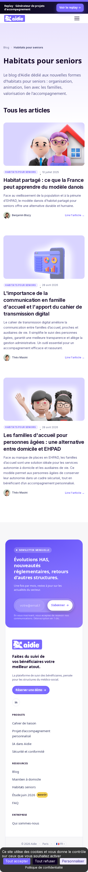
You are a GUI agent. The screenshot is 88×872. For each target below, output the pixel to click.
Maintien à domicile (26, 779)
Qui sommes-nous (25, 823)
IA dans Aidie (21, 744)
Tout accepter (16, 861)
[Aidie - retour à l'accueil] (17, 18)
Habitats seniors (23, 787)
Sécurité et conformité (28, 751)
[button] (79, 18)
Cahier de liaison (24, 723)
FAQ (15, 803)
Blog (6, 47)
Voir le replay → (70, 7)
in (16, 702)
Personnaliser (73, 861)
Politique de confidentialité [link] (44, 867)
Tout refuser (45, 861)
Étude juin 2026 (29, 795)
